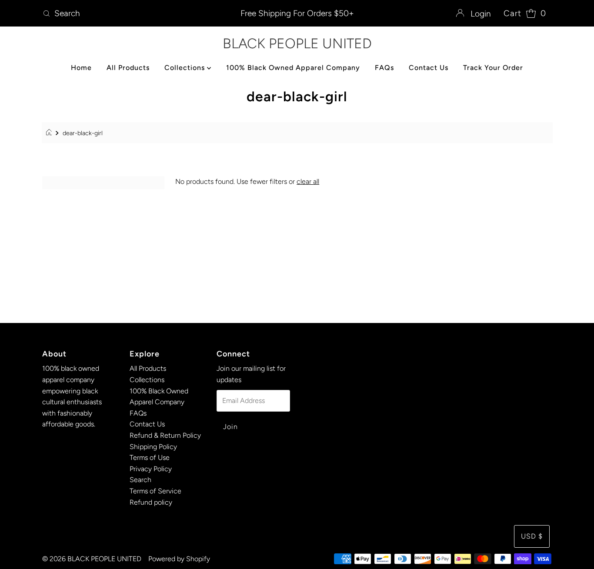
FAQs (384, 67)
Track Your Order (493, 67)
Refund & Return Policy (165, 435)
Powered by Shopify (179, 559)
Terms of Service (155, 491)
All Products (128, 67)
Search (140, 480)
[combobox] (123, 13)
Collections (185, 67)
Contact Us (428, 67)
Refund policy (151, 502)
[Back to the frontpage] (50, 133)
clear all (308, 181)
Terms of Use (150, 457)
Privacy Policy (151, 469)
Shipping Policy (153, 447)
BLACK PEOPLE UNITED (297, 43)
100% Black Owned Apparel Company (293, 67)
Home (81, 67)
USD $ (532, 536)
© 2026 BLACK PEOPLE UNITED (91, 559)
